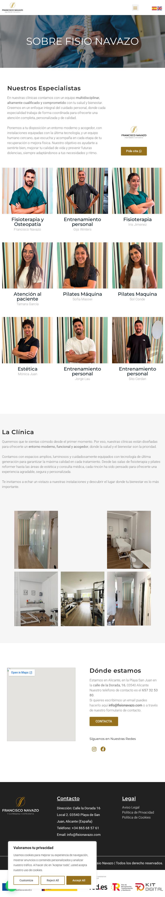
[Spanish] (154, 8)
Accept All (78, 880)
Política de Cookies (136, 817)
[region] (52, 865)
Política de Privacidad (138, 812)
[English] (159, 8)
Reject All (53, 880)
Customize (26, 880)
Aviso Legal (130, 807)
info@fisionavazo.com (125, 705)
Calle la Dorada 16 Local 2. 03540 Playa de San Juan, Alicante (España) (78, 814)
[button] (135, 7)
